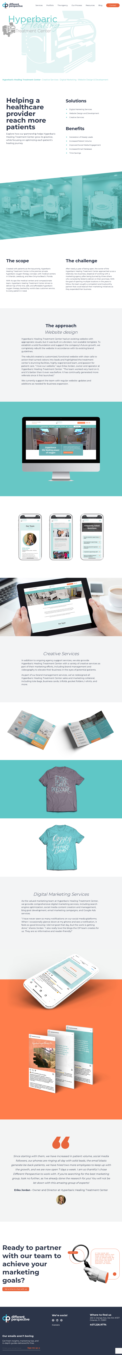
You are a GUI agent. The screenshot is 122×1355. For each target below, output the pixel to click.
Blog (100, 5)
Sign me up (32, 1348)
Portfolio (50, 5)
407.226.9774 (98, 1324)
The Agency (62, 5)
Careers (56, 1325)
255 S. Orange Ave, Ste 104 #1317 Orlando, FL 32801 (105, 1319)
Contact (113, 5)
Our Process (77, 5)
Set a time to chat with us (16, 1289)
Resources (90, 5)
